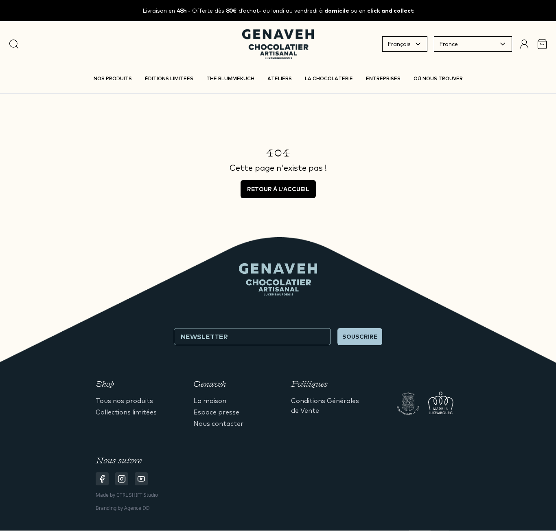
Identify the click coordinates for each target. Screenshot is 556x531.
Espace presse (216, 412)
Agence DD (137, 508)
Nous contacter (218, 423)
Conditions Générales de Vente (325, 405)
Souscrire (359, 336)
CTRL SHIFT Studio (137, 494)
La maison (209, 401)
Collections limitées (126, 412)
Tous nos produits (124, 401)
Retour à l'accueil (278, 189)
